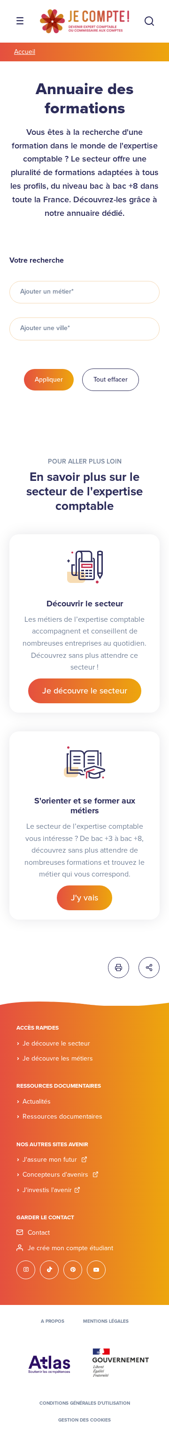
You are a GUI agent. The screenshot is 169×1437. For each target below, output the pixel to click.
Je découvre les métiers (58, 1058)
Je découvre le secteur (84, 690)
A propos (52, 1321)
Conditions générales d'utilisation (84, 1403)
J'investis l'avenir (47, 1190)
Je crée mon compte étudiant (70, 1248)
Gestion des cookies (84, 1420)
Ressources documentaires (62, 1116)
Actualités (37, 1101)
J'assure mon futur (51, 1160)
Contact (39, 1233)
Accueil (24, 52)
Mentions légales (106, 1321)
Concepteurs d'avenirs (56, 1175)
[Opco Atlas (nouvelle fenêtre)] (49, 1362)
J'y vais (84, 897)
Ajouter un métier (47, 291)
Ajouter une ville (45, 328)
